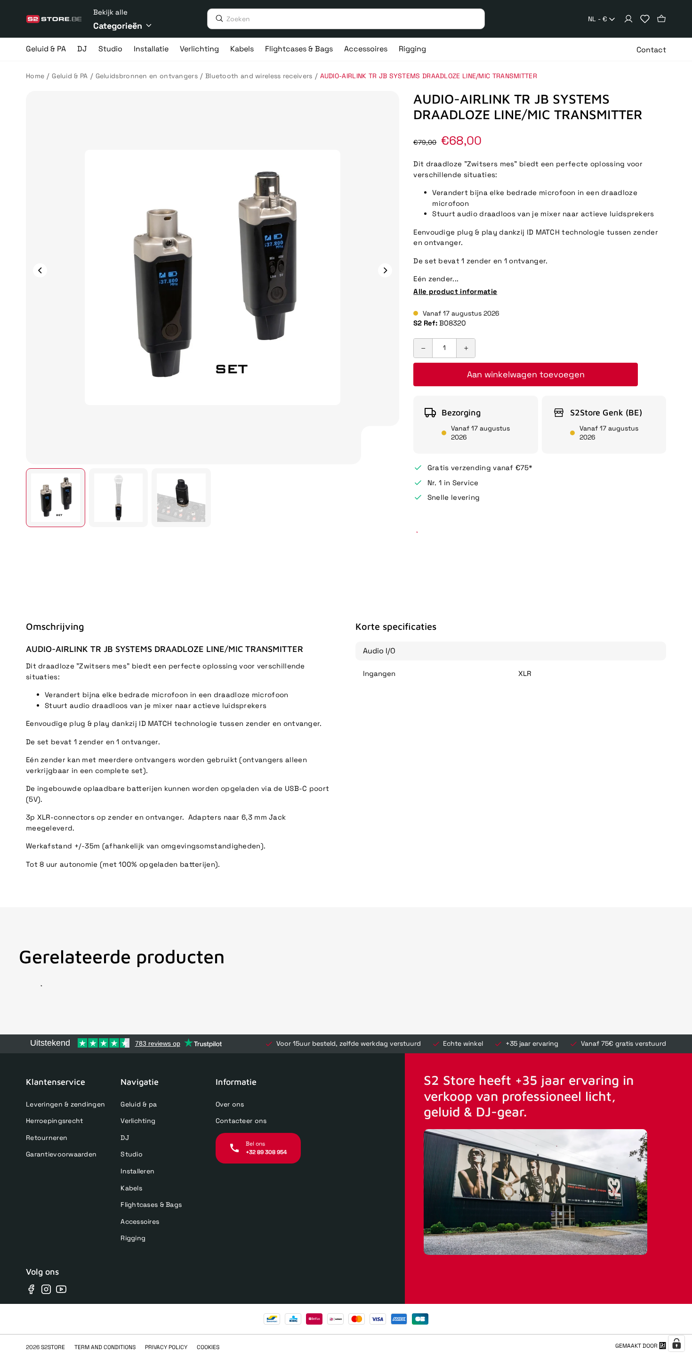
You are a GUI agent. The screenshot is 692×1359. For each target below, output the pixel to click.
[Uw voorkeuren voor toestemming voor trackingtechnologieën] (676, 1343)
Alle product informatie (455, 291)
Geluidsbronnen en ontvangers (147, 76)
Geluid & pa (139, 1104)
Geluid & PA (70, 76)
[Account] (628, 19)
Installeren (137, 1171)
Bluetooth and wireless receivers (259, 76)
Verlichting (138, 1120)
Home (35, 76)
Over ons (230, 1104)
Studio (132, 1154)
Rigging (133, 1238)
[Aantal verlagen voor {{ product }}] (423, 348)
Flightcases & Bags (151, 1204)
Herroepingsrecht (54, 1120)
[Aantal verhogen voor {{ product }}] (465, 348)
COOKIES (208, 1347)
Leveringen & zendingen (65, 1104)
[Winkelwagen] (661, 19)
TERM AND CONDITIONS (105, 1347)
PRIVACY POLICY (166, 1347)
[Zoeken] (217, 18)
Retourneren (46, 1137)
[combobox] (602, 19)
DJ (125, 1137)
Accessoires (140, 1221)
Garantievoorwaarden (61, 1154)
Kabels (131, 1188)
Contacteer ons (241, 1120)
